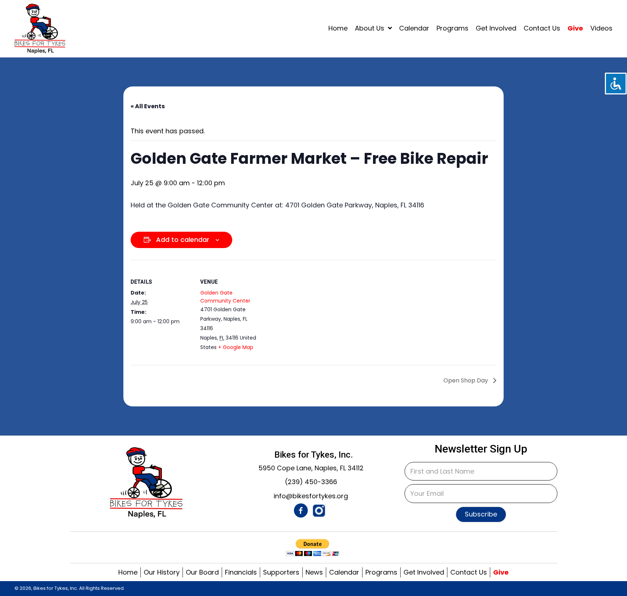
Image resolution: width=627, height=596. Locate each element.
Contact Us (468, 572)
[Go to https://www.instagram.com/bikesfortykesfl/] (319, 510)
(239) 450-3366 (311, 481)
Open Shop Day (466, 380)
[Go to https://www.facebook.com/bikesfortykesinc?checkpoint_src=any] (301, 511)
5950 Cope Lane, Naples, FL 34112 (311, 468)
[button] (481, 514)
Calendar (344, 572)
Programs (381, 572)
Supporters (281, 572)
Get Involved (423, 572)
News (314, 572)
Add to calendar (182, 239)
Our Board (202, 572)
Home (128, 572)
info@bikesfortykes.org (311, 495)
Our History (162, 572)
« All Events (148, 106)
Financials (241, 572)
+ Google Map (235, 347)
